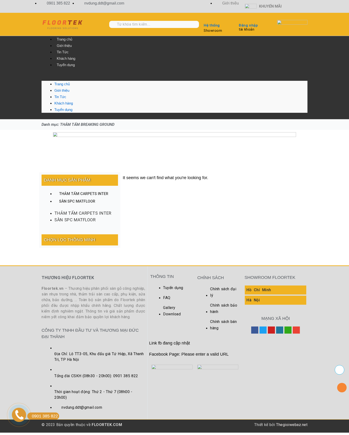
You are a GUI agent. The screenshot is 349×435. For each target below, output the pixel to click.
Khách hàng (66, 58)
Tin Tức (63, 52)
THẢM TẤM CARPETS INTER (83, 193)
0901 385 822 (45, 416)
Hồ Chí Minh (258, 290)
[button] (174, 77)
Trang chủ (64, 39)
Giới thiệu (64, 46)
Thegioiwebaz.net (291, 424)
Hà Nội (253, 300)
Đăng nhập (248, 25)
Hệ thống (212, 25)
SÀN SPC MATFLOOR (77, 201)
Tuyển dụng (66, 65)
